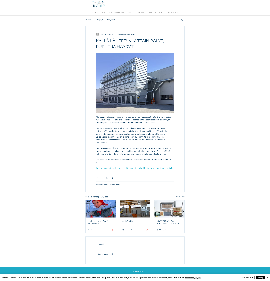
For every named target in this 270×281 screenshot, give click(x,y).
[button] (182, 20)
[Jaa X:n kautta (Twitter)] (102, 178)
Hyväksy (260, 278)
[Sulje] (267, 277)
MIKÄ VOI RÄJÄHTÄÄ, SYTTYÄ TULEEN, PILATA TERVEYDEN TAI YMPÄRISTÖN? (168, 222)
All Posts (88, 20)
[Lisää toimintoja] (172, 34)
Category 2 (111, 20)
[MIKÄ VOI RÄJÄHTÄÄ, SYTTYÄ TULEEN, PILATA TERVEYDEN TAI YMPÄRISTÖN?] (169, 209)
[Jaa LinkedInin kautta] (107, 178)
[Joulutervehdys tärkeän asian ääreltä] (101, 209)
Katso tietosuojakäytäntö (193, 278)
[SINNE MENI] (135, 209)
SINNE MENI (127, 221)
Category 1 (99, 20)
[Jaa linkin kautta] (112, 178)
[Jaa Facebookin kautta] (97, 178)
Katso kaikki (180, 196)
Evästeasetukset (247, 278)
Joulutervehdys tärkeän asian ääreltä (98, 222)
